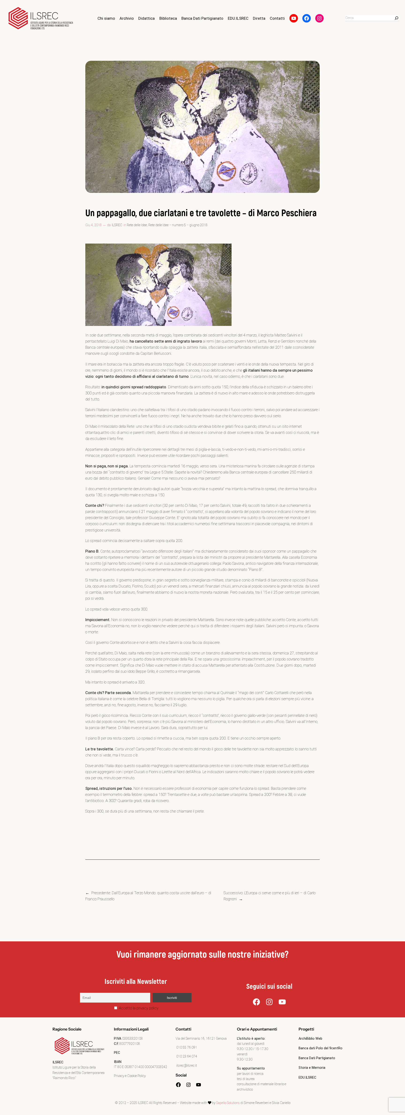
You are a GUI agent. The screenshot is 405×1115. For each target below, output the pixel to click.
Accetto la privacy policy (138, 1008)
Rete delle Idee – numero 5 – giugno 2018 (177, 225)
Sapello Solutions (228, 1103)
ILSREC (117, 225)
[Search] (396, 18)
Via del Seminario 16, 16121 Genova (201, 1039)
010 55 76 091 (186, 1048)
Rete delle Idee (137, 225)
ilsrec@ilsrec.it (186, 1066)
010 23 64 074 (186, 1056)
